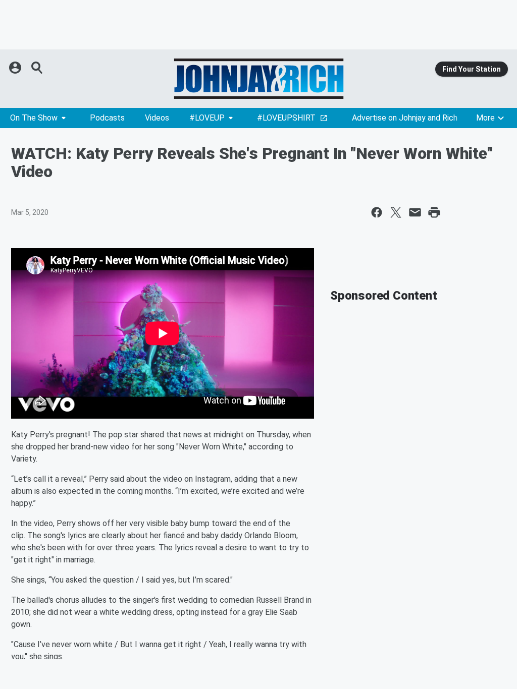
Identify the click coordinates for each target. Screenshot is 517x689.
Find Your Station (471, 69)
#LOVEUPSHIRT (286, 118)
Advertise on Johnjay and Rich (404, 118)
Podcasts (107, 118)
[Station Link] (258, 79)
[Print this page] (434, 212)
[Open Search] (37, 68)
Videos (157, 118)
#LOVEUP (207, 118)
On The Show (34, 118)
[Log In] (16, 68)
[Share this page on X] (396, 212)
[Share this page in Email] (415, 212)
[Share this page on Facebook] (377, 212)
